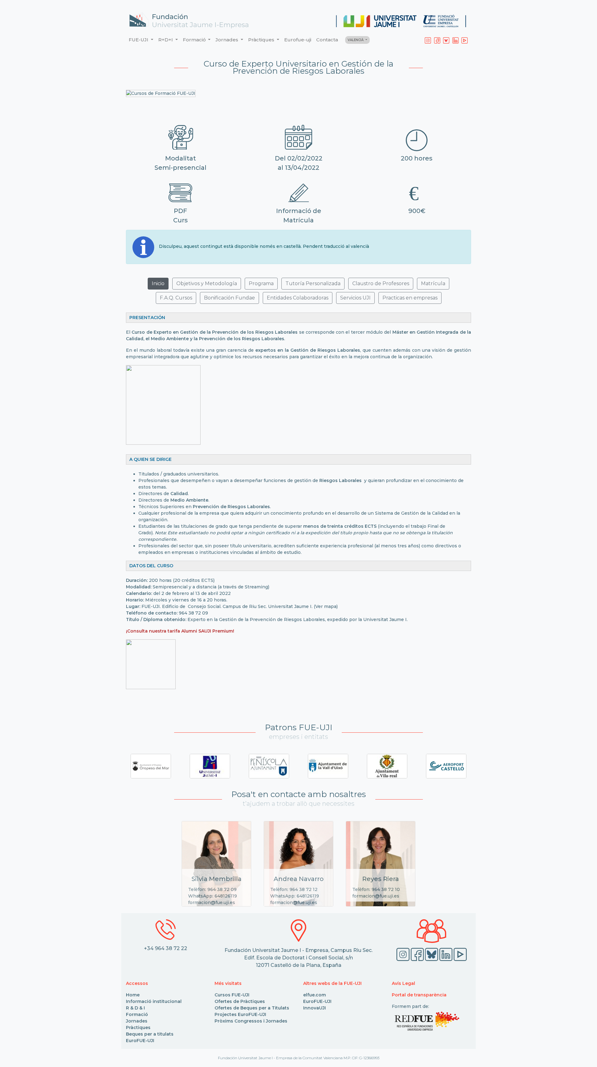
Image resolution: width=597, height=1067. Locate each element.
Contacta (327, 40)
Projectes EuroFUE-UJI (240, 1014)
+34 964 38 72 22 (165, 948)
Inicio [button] (158, 283)
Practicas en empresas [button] (409, 298)
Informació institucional (154, 1001)
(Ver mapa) (326, 606)
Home (133, 995)
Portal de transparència (419, 995)
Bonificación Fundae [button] (229, 298)
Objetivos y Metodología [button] (206, 283)
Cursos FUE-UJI (232, 995)
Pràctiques (138, 1027)
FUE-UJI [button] (139, 40)
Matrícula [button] (433, 283)
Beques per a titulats (150, 1034)
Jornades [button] (227, 40)
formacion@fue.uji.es (211, 902)
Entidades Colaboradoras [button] (297, 298)
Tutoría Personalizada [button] (312, 283)
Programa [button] (261, 283)
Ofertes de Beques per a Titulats (252, 1008)
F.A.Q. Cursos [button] (176, 298)
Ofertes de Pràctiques (240, 1001)
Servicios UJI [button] (355, 298)
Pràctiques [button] (261, 40)
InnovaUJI (314, 1008)
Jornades (136, 1021)
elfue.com (314, 995)
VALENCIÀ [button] (356, 40)
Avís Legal (403, 983)
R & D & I (135, 1008)
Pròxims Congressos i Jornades (251, 1021)
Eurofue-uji (297, 40)
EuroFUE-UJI (140, 1040)
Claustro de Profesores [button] (380, 283)
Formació (137, 1014)
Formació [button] (195, 40)
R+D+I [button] (166, 40)
